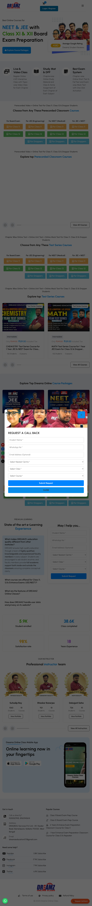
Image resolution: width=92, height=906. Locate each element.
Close (46, 490)
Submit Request (46, 483)
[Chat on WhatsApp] (5, 901)
